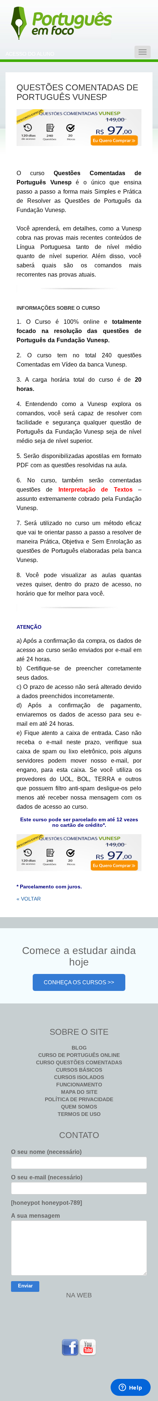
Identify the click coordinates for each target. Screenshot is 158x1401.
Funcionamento (79, 1085)
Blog (79, 1048)
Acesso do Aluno (30, 54)
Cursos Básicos (79, 1070)
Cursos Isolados (79, 1077)
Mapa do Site (79, 1092)
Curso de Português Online (79, 1055)
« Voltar (29, 899)
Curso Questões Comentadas (79, 1062)
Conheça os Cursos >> (79, 982)
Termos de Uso (79, 1114)
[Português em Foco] (42, 23)
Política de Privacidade (79, 1099)
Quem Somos (79, 1107)
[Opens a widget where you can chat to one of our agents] (130, 1388)
